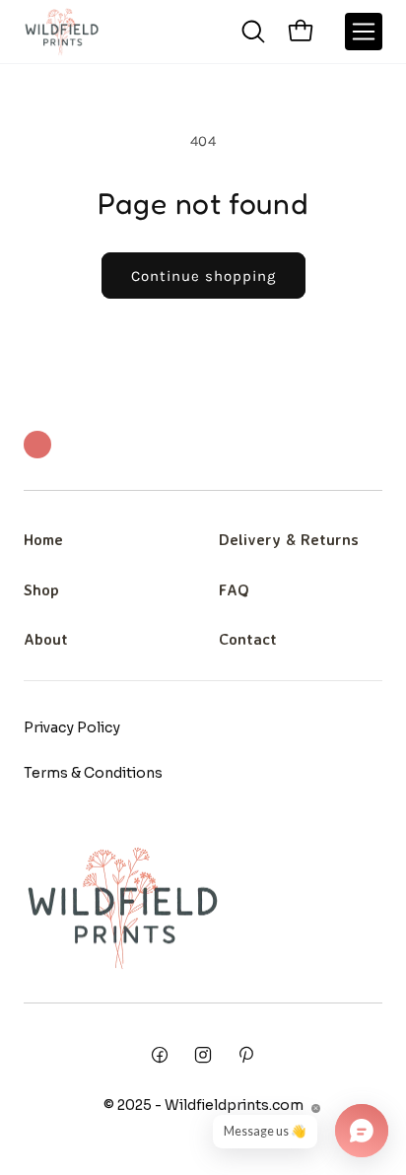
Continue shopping (203, 276)
